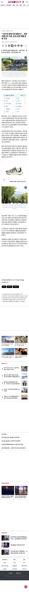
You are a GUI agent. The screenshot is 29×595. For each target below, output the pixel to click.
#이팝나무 (16, 286)
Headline (4, 434)
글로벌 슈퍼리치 (5, 483)
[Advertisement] (14, 17)
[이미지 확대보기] (26, 57)
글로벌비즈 (8, 5)
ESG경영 (14, 569)
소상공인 (5, 569)
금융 (17, 5)
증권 (21, 5)
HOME (3, 31)
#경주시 (9, 286)
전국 (11, 31)
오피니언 (24, 569)
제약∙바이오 (24, 566)
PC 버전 (10, 573)
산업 (24, 5)
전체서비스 (18, 573)
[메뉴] (2, 2)
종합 (14, 5)
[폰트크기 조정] (25, 45)
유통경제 (14, 566)
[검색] (27, 2)
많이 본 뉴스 (4, 363)
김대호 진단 (4, 533)
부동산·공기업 (4, 566)
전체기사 (3, 5)
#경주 (4, 286)
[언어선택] (23, 2)
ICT (24, 562)
